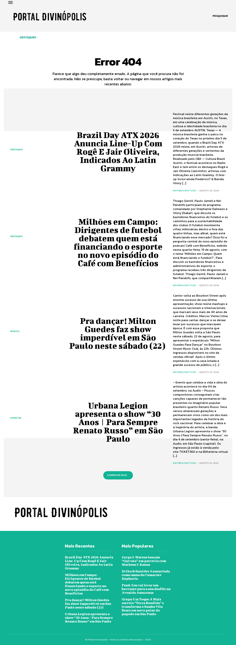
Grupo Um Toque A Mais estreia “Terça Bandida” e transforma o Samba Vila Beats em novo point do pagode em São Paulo (143, 606)
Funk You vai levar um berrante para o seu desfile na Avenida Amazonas (146, 588)
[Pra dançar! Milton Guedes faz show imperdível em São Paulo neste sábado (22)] (35, 315)
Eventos (15, 418)
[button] (220, 16)
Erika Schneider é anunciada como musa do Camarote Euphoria (146, 574)
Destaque (16, 149)
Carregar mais (117, 475)
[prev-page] (49, 40)
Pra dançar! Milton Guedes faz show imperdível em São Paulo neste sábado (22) (118, 333)
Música (15, 331)
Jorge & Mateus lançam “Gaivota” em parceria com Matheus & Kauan (144, 560)
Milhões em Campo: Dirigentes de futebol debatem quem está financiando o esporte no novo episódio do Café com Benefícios (118, 242)
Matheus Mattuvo (184, 190)
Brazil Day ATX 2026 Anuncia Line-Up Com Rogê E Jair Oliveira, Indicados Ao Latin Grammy (118, 151)
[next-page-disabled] (226, 40)
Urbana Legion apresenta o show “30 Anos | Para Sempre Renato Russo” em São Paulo (118, 422)
